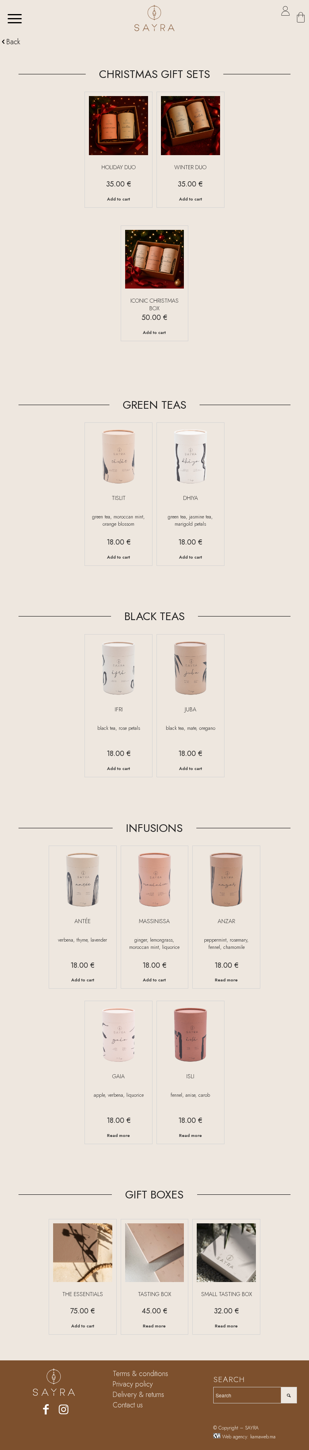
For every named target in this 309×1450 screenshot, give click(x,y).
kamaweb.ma (263, 1436)
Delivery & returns (138, 1394)
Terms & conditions (140, 1373)
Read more (226, 980)
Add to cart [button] (118, 199)
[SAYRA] (154, 18)
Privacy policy (133, 1384)
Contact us (128, 1405)
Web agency (234, 1436)
